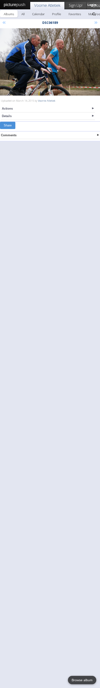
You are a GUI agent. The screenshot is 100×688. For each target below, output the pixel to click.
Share (8, 125)
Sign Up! (75, 5)
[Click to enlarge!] (50, 62)
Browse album (82, 680)
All (23, 14)
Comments (9, 135)
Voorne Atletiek (47, 5)
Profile (56, 14)
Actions (7, 108)
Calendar (38, 14)
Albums (9, 14)
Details (7, 116)
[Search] (94, 14)
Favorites (75, 14)
